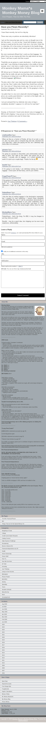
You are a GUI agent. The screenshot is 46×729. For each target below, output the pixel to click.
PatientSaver (6, 192)
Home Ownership (6, 553)
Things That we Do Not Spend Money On (13, 523)
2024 (3, 627)
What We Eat (5, 592)
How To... (4, 558)
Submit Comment (23, 295)
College (4, 533)
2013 (3, 655)
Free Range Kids (6, 686)
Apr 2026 (4, 614)
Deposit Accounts (6, 683)
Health (3, 551)
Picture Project (6, 576)
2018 (3, 642)
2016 (3, 647)
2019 (3, 640)
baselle (4, 165)
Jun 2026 (4, 609)
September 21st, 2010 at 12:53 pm (11, 194)
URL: (2, 254)
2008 (3, 668)
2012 (3, 657)
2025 (3, 624)
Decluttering (5, 543)
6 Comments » (22, 121)
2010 (3, 663)
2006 (3, 673)
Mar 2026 (4, 616)
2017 (3, 645)
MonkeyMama (7, 212)
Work (3, 594)
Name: (3, 235)
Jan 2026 (4, 622)
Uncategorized (6, 597)
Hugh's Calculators (7, 691)
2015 (3, 650)
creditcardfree (7, 135)
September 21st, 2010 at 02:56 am (11, 151)
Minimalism (5, 574)
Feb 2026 (4, 619)
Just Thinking (5, 569)
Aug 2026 (4, 604)
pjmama (5, 150)
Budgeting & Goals (7, 530)
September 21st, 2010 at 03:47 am (11, 166)
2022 (3, 632)
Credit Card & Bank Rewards (10, 535)
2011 (3, 660)
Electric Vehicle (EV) (7, 546)
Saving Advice (23, 720)
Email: (3, 241)
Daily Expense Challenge (8, 541)
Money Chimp (5, 694)
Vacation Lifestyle (6, 589)
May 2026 (4, 611)
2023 (3, 629)
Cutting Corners (6, 538)
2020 (3, 637)
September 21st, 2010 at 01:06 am (11, 136)
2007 (3, 670)
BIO (3, 521)
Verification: (5, 260)
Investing (4, 566)
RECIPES (4, 579)
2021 (3, 634)
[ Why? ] (20, 266)
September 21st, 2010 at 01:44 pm (11, 213)
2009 (3, 665)
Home (2, 22)
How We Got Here (7, 561)
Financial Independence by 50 (10, 548)
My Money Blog (6, 699)
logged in (13, 232)
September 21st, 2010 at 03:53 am (11, 177)
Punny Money (5, 701)
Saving (4, 581)
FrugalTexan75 (7, 176)
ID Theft (4, 564)
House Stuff (5, 556)
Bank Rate (5, 681)
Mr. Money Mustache (7, 696)
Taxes (3, 587)
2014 (3, 652)
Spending (4, 584)
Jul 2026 (4, 606)
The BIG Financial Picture (9, 518)
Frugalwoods (5, 689)
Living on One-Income (8, 571)
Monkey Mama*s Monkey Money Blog (24, 719)
